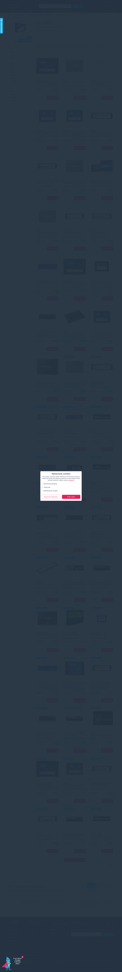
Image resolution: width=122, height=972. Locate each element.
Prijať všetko (71, 497)
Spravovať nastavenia (51, 497)
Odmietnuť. (71, 480)
